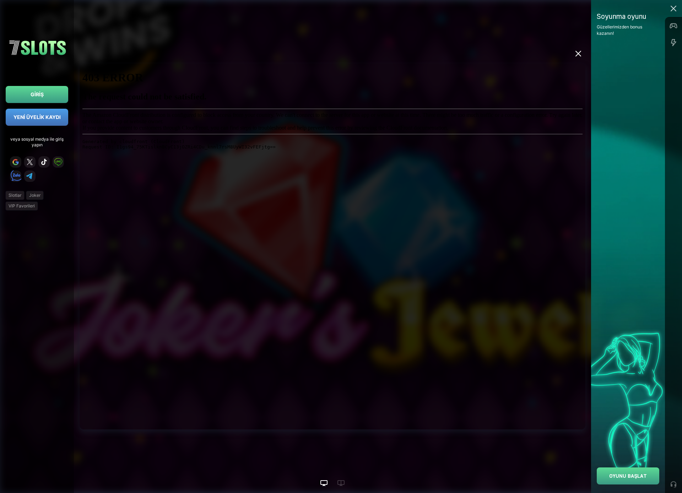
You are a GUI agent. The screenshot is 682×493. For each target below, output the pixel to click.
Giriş (37, 94)
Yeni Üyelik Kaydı (37, 117)
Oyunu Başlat (628, 476)
